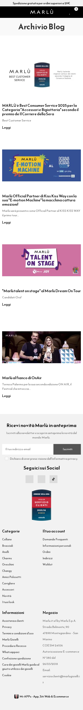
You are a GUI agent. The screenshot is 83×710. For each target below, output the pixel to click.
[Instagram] (41, 479)
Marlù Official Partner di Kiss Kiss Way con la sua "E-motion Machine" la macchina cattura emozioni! (39, 200)
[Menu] (4, 12)
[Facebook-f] (29, 479)
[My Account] (80, 12)
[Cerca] (9, 12)
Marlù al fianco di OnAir (22, 378)
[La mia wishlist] (70, 12)
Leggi (6, 127)
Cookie (6, 675)
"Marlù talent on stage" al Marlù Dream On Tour (41, 291)
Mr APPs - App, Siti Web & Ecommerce (44, 696)
